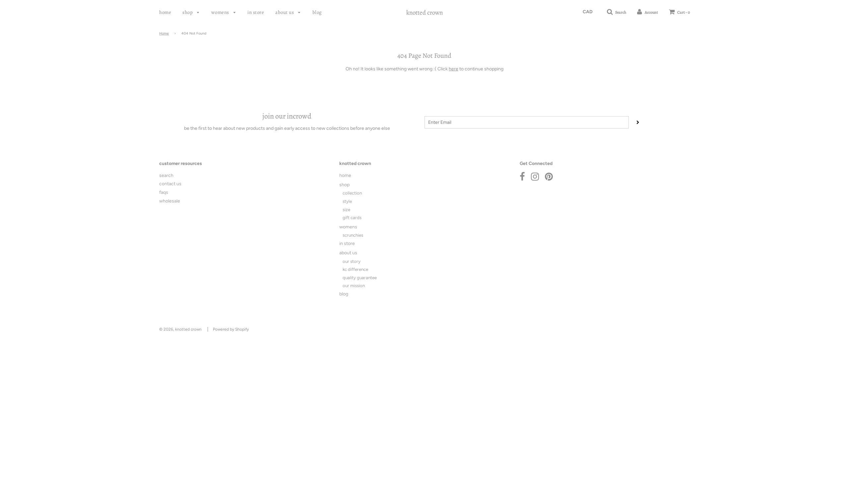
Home (164, 33)
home (165, 12)
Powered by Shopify (231, 329)
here (453, 69)
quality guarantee (360, 277)
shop (188, 12)
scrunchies (353, 235)
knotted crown (424, 12)
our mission (354, 285)
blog (317, 12)
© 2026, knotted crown (180, 329)
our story (351, 261)
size (346, 209)
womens (220, 12)
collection (352, 193)
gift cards (352, 217)
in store (255, 12)
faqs (163, 192)
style (347, 201)
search (166, 175)
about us (285, 12)
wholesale (169, 201)
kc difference (355, 269)
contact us (170, 184)
